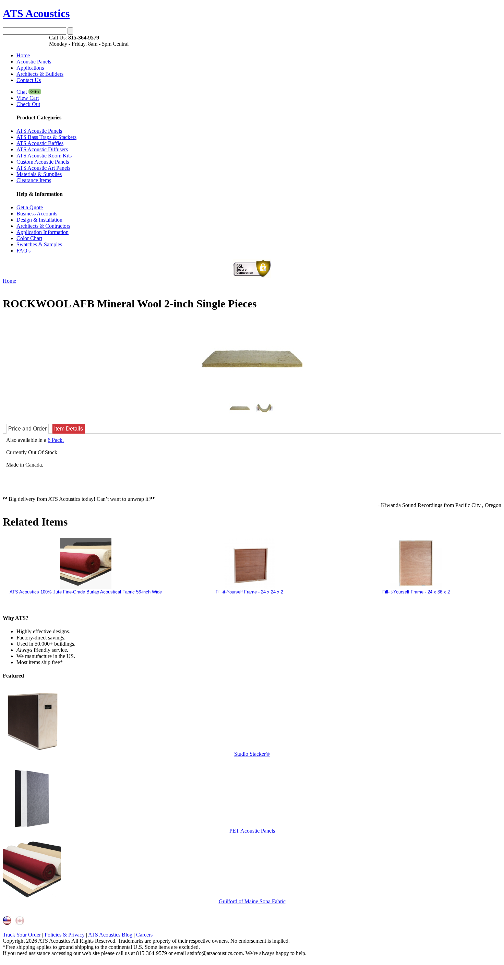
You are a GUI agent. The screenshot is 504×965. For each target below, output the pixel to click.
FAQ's (23, 251)
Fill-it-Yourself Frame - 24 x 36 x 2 (416, 592)
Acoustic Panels (33, 61)
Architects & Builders (39, 74)
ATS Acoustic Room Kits (44, 155)
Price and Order (27, 429)
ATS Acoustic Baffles (39, 143)
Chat (22, 92)
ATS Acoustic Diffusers (42, 149)
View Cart (27, 98)
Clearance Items (33, 180)
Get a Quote (29, 207)
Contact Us (28, 80)
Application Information (42, 232)
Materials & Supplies (39, 174)
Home (23, 55)
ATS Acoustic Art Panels (43, 168)
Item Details (68, 429)
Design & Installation (39, 220)
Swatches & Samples (39, 244)
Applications (30, 68)
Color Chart (29, 238)
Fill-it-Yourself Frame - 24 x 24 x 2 (249, 592)
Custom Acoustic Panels (42, 162)
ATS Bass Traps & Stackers (46, 137)
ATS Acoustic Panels (39, 131)
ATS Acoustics (36, 13)
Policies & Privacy (65, 935)
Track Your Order (22, 935)
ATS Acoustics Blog (110, 935)
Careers (144, 935)
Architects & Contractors (43, 226)
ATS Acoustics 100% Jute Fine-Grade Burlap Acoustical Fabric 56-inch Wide (86, 592)
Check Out (28, 104)
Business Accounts (36, 213)
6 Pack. (56, 440)
